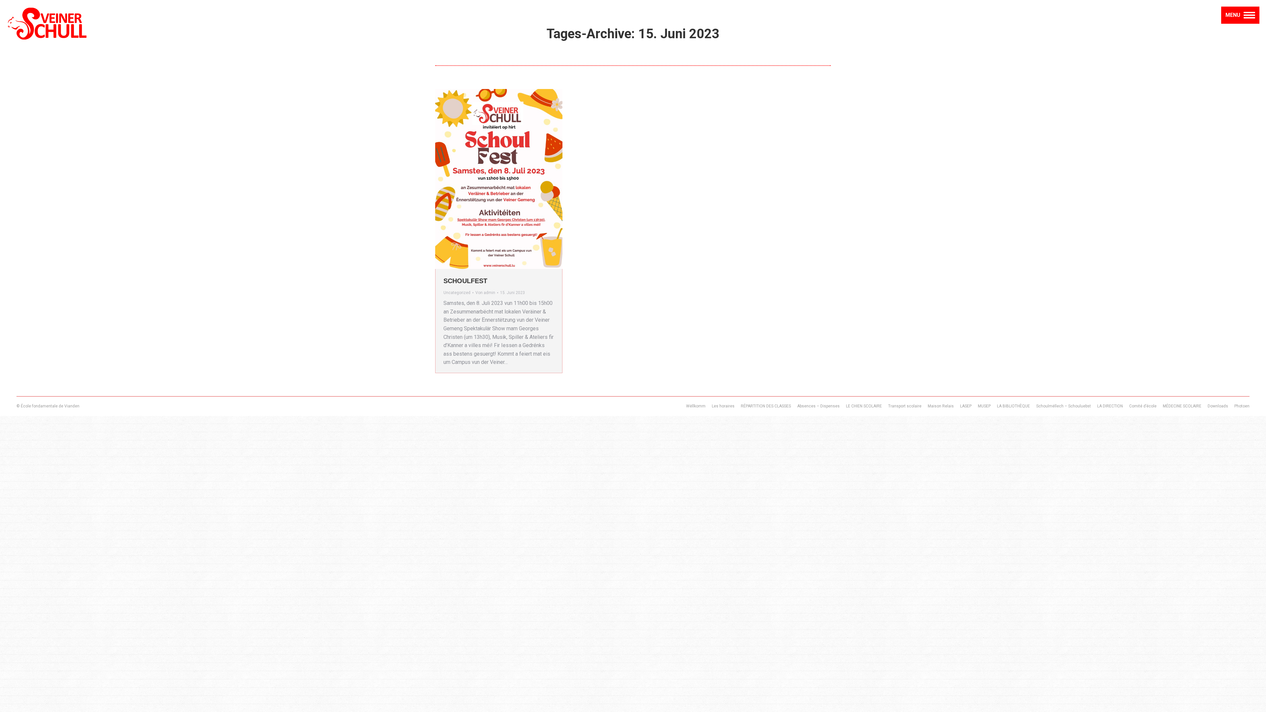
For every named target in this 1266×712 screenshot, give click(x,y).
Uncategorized (456, 292)
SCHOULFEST (465, 280)
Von (485, 292)
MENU (1232, 15)
